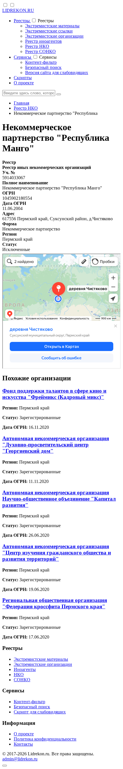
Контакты (23, 744)
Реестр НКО (37, 46)
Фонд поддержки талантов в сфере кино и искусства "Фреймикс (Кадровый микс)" (54, 394)
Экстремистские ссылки (49, 30)
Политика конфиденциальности (45, 739)
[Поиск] (58, 94)
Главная (21, 103)
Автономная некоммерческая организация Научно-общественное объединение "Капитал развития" (59, 498)
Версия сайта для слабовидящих (56, 72)
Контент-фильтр (41, 62)
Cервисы (23, 57)
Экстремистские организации (54, 36)
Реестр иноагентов (43, 41)
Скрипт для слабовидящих (40, 711)
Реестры (22, 20)
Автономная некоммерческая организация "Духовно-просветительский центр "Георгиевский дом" (55, 444)
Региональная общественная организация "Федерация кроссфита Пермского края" (54, 603)
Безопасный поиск (43, 67)
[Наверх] (4, 765)
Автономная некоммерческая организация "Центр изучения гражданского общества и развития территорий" (56, 552)
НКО (19, 674)
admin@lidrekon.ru (19, 758)
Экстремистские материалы (52, 25)
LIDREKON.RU (18, 10)
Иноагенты (25, 669)
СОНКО (22, 679)
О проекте (24, 82)
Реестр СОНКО (40, 51)
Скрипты (23, 77)
